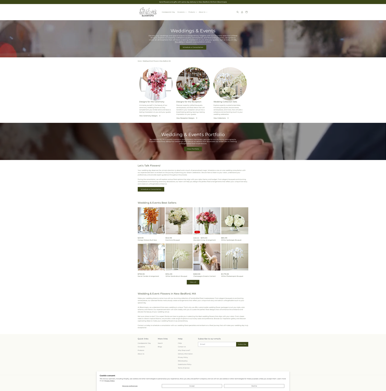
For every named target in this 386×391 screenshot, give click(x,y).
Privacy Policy (109, 381)
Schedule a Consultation (193, 47)
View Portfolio (193, 149)
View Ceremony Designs (148, 116)
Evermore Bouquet (173, 240)
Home (140, 61)
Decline (254, 386)
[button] (181, 12)
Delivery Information (185, 354)
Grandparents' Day (144, 343)
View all (193, 282)
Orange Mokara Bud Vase (147, 240)
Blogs (160, 347)
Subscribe (242, 344)
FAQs (180, 343)
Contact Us (182, 347)
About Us (141, 354)
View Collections (220, 118)
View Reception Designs (185, 118)
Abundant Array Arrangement (204, 240)
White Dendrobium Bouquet (176, 276)
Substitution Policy (184, 364)
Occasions (141, 347)
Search (160, 343)
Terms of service (183, 368)
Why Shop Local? (184, 350)
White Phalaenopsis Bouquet (232, 276)
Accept (192, 386)
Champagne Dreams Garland (204, 276)
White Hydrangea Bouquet (231, 240)
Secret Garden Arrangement (148, 276)
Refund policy (183, 361)
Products (141, 350)
